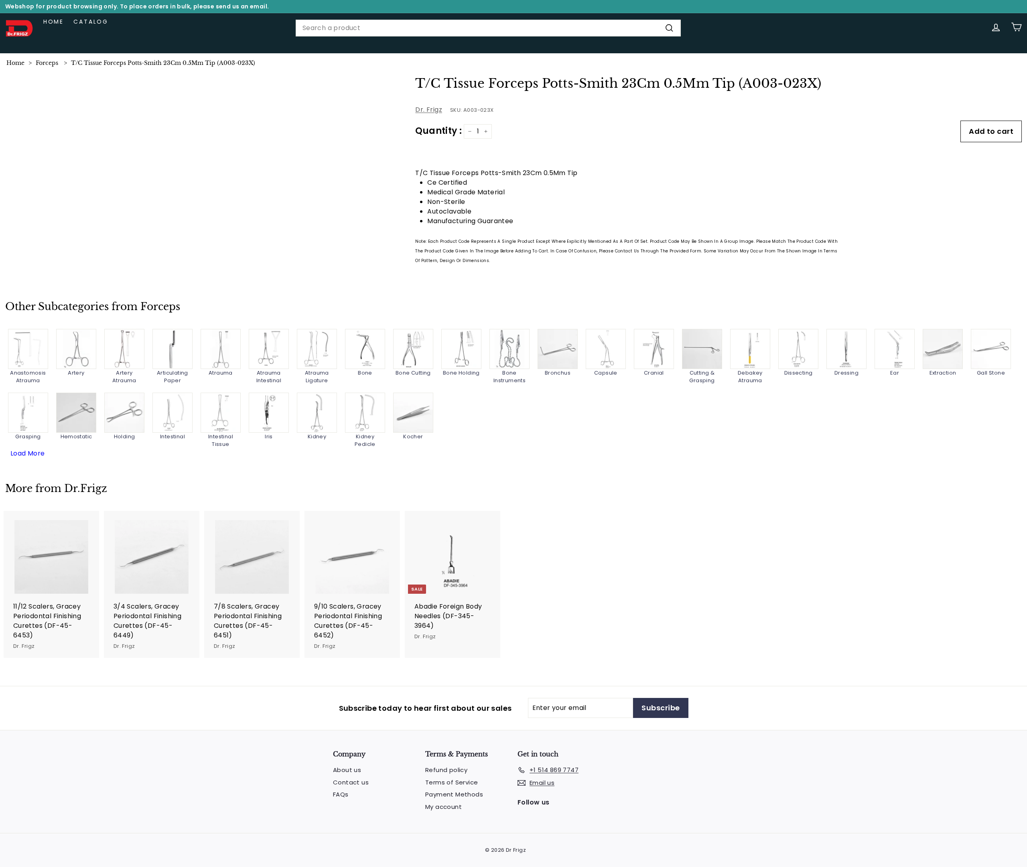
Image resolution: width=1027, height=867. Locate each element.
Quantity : (438, 131)
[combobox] (488, 28)
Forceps (47, 63)
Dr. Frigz (428, 109)
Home (53, 22)
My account (443, 806)
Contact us (351, 782)
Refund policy (446, 770)
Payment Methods (454, 794)
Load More (27, 453)
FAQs (341, 794)
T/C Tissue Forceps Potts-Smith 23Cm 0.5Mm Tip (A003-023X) (163, 63)
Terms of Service (451, 782)
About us (347, 770)
